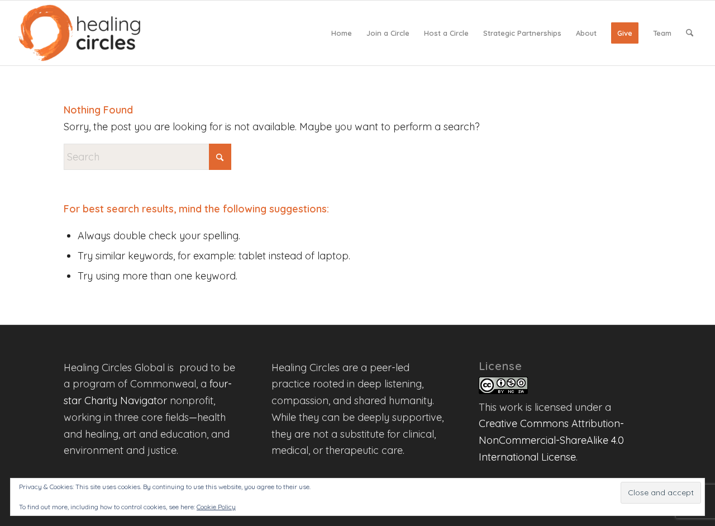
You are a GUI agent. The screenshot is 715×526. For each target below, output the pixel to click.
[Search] (689, 33)
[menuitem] (341, 33)
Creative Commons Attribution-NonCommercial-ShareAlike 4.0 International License (551, 440)
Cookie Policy (216, 507)
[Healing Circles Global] (79, 33)
